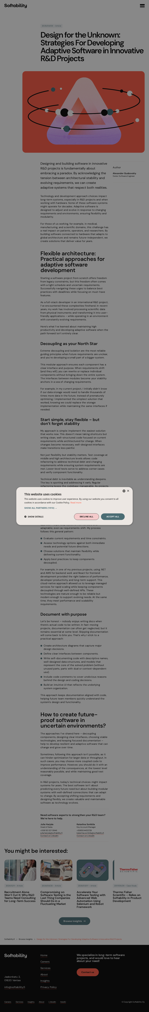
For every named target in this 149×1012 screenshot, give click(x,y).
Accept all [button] (113, 516)
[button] (74, 508)
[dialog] (74, 506)
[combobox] (124, 491)
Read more (75, 502)
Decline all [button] (86, 516)
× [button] (128, 491)
